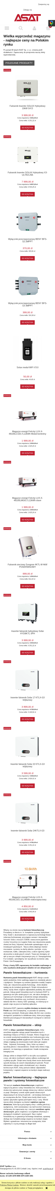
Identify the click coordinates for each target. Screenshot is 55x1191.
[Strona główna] (27, 17)
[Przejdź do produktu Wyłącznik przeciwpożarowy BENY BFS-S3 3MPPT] (27, 285)
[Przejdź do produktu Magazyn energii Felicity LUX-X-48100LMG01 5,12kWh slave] (27, 480)
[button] (7, 28)
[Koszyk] (48, 28)
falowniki (6, 940)
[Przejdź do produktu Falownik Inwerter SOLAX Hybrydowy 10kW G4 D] (27, 88)
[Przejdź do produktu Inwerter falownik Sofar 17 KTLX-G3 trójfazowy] (27, 680)
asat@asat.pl (29, 4)
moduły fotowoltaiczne (12, 942)
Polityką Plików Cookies (9, 1185)
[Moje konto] (34, 28)
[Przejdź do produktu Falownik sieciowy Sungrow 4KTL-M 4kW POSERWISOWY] (27, 547)
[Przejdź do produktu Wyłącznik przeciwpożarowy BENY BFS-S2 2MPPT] (27, 221)
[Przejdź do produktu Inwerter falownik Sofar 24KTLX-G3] (27, 813)
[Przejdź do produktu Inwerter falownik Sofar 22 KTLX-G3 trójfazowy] (27, 746)
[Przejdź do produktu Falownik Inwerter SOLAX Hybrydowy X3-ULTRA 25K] (27, 155)
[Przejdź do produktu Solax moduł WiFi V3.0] (27, 349)
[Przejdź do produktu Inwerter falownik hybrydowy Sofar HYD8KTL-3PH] (27, 613)
